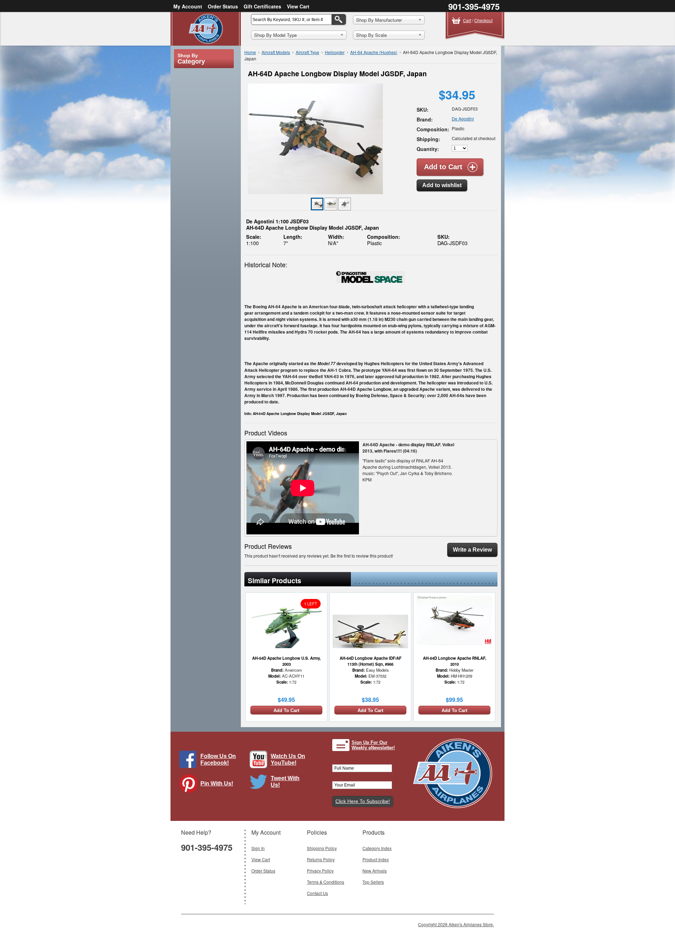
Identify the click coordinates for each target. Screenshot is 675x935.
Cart (467, 20)
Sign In (258, 848)
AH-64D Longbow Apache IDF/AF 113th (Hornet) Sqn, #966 (370, 661)
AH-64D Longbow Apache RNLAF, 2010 (454, 661)
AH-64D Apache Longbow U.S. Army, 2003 (286, 661)
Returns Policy (321, 859)
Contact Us (317, 893)
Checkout (483, 20)
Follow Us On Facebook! (218, 759)
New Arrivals (374, 871)
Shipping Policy (322, 848)
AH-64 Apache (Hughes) (373, 52)
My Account (187, 6)
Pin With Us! (216, 783)
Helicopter (335, 52)
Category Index (377, 848)
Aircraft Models (276, 52)
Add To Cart (286, 710)
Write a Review (472, 550)
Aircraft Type (307, 52)
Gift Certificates (262, 6)
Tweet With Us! (285, 781)
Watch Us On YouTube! (288, 759)
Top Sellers (373, 882)
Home (250, 52)
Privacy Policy (320, 871)
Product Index (375, 859)
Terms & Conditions (325, 882)
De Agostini (463, 118)
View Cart (298, 6)
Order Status (223, 6)
